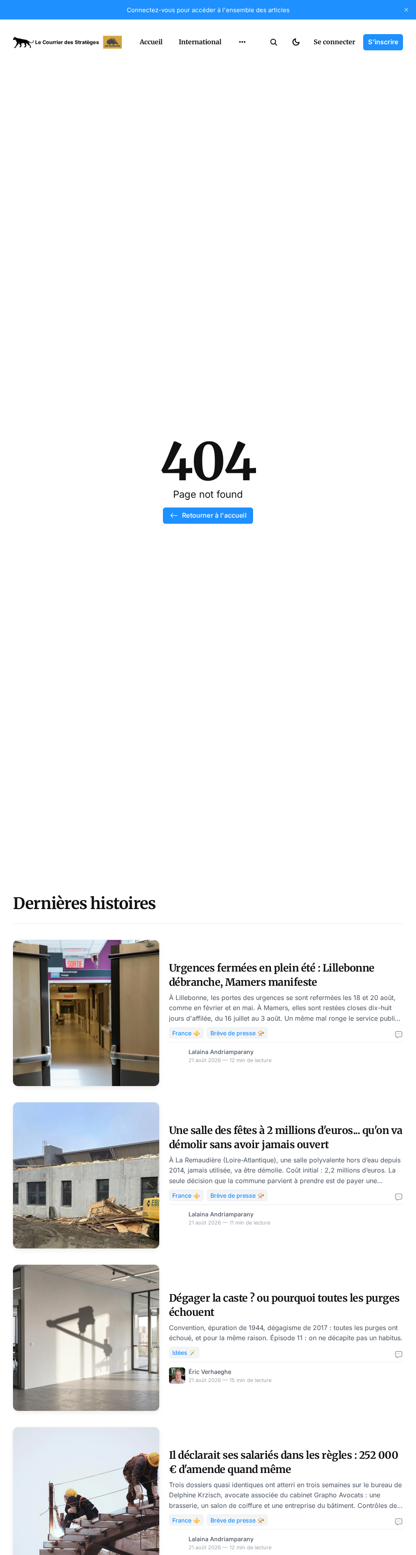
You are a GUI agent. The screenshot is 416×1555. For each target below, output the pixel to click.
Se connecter (334, 42)
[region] (242, 42)
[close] (406, 9)
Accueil (151, 42)
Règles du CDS (242, 124)
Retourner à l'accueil (214, 515)
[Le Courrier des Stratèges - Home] (67, 42)
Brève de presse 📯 (237, 1033)
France (232, 61)
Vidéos (231, 108)
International (200, 42)
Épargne (234, 92)
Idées (229, 76)
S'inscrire (383, 42)
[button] (273, 42)
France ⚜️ (186, 1033)
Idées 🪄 (184, 1352)
